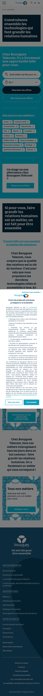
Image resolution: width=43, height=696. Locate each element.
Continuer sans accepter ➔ (32, 292)
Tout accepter (31, 402)
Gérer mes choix (14, 402)
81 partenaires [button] (32, 307)
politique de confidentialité (21, 395)
